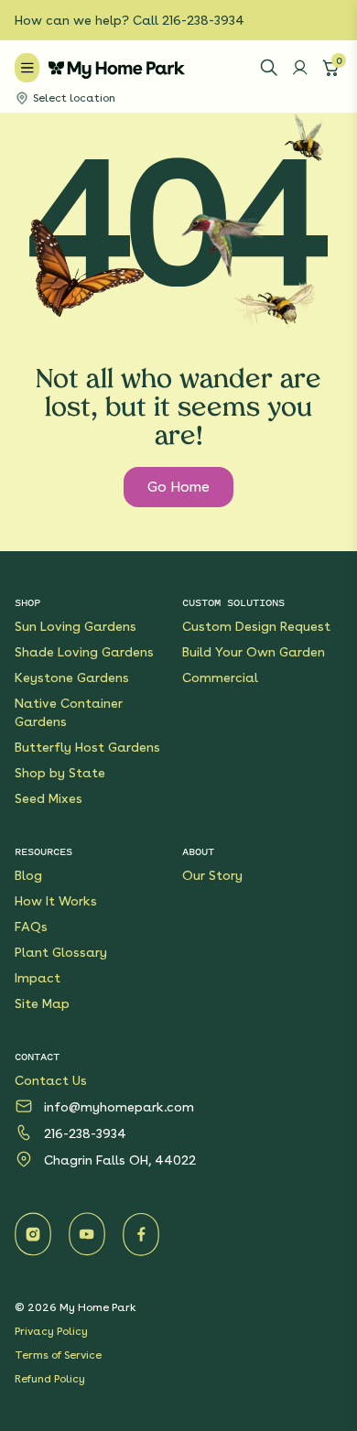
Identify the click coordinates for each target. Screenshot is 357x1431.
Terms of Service (58, 1355)
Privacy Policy (51, 1331)
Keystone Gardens (72, 677)
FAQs (31, 926)
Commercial (220, 677)
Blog (28, 875)
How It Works (56, 901)
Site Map (42, 1003)
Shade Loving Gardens (84, 652)
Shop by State (60, 772)
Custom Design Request (256, 626)
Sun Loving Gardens (75, 626)
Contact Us (51, 1080)
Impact (37, 977)
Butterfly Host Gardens (87, 747)
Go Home (178, 486)
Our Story (212, 875)
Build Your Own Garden (253, 652)
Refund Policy (50, 1378)
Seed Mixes (48, 798)
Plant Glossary (61, 952)
